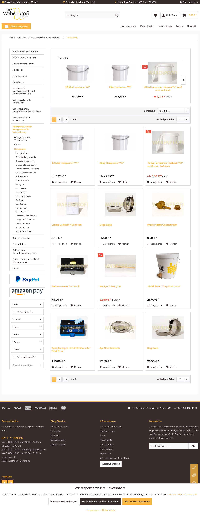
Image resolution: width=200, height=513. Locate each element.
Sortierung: (149, 110)
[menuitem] (92, 15)
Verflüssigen (21, 204)
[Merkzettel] (155, 15)
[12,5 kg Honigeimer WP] (77, 73)
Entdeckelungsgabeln (26, 157)
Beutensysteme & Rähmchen (22, 101)
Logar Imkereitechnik (23, 63)
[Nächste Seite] (59, 119)
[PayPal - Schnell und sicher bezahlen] (27, 279)
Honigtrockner (22, 153)
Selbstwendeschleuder (26, 215)
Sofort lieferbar (25, 312)
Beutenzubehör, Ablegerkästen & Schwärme (27, 110)
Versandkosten (58, 440)
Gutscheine (18, 82)
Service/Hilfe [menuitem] (189, 2)
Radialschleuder (23, 212)
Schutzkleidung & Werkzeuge (21, 119)
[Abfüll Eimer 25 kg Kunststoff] (168, 266)
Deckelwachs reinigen (26, 172)
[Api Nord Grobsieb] (120, 328)
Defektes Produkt (60, 426)
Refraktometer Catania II (65, 286)
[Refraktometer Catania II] (72, 266)
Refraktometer (22, 176)
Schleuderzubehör (24, 231)
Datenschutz (106, 449)
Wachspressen (23, 223)
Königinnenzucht (21, 238)
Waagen (20, 184)
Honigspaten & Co (24, 196)
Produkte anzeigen (23, 365)
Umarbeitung (106, 444)
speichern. (172, 494)
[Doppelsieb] (120, 204)
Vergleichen (60, 182)
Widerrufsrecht (58, 444)
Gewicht (17, 319)
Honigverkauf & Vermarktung (22, 139)
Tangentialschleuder (25, 219)
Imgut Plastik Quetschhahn (162, 224)
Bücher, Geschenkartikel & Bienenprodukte (26, 260)
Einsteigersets (20, 75)
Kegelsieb (152, 348)
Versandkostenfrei (27, 357)
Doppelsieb (106, 224)
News (15, 268)
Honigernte (20, 149)
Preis (15, 304)
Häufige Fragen (108, 431)
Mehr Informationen (188, 494)
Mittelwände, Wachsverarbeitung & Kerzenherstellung (24, 91)
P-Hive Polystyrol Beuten (25, 51)
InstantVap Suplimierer (24, 57)
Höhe (15, 327)
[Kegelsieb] (168, 328)
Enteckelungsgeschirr (25, 161)
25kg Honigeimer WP (120, 87)
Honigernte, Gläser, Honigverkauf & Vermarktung (22, 129)
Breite (16, 334)
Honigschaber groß (110, 286)
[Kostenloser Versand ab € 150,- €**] (150, 408)
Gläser (17, 144)
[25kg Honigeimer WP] (120, 73)
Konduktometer (23, 180)
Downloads (106, 440)
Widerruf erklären (111, 463)
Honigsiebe (21, 188)
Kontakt (55, 435)
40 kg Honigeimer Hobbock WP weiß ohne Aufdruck (163, 89)
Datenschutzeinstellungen (63, 501)
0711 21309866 (12, 438)
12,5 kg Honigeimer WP (77, 87)
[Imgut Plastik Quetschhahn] (168, 204)
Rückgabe (56, 431)
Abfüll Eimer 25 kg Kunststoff (163, 286)
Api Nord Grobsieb (110, 348)
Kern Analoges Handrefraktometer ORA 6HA (71, 349)
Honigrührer (21, 192)
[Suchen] (116, 15)
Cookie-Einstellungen (111, 426)
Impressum (105, 453)
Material (17, 349)
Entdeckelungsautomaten (27, 169)
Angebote (18, 69)
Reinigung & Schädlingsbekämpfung (25, 251)
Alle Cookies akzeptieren (137, 501)
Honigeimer (21, 208)
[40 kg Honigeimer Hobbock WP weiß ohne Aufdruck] (162, 73)
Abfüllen (19, 200)
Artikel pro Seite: (165, 119)
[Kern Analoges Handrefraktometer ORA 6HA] (72, 328)
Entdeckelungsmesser (26, 165)
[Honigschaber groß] (120, 266)
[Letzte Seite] (65, 119)
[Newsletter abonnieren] (193, 446)
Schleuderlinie (22, 227)
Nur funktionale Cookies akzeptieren (100, 501)
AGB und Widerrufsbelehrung (115, 458)
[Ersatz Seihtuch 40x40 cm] (72, 204)
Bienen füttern (20, 244)
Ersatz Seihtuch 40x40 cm (67, 224)
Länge (16, 342)
